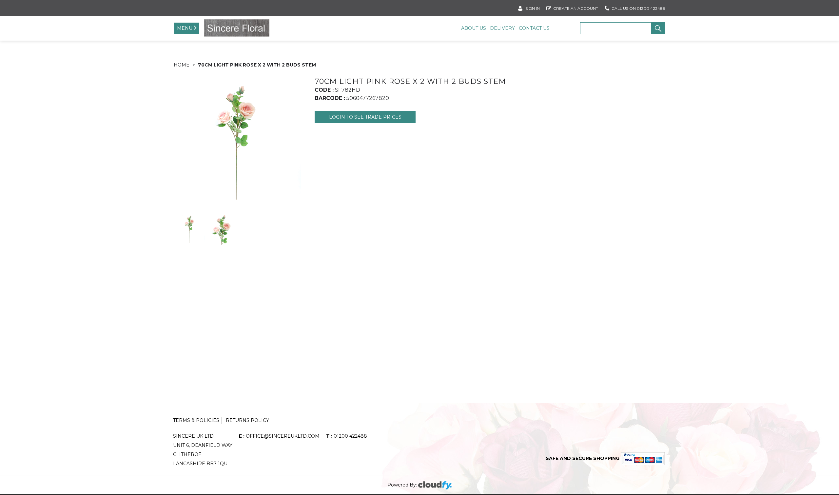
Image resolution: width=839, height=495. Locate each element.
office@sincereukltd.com (279, 436)
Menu (184, 28)
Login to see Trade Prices (365, 117)
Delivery (502, 28)
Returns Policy (247, 420)
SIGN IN (532, 8)
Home (181, 65)
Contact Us (534, 28)
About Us (473, 28)
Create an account (575, 8)
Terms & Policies (196, 420)
